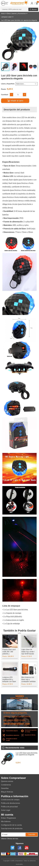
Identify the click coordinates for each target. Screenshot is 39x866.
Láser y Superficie (7, 84)
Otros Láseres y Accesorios (16, 13)
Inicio (3, 13)
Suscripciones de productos (11, 828)
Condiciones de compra (10, 800)
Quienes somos (7, 781)
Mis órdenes (6, 821)
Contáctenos (6, 785)
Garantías (5, 788)
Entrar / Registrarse (8, 818)
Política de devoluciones (10, 803)
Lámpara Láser (6, 17)
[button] (36, 26)
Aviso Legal (5, 810)
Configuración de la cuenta (11, 825)
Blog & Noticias (7, 792)
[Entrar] (32, 3)
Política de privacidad (9, 807)
